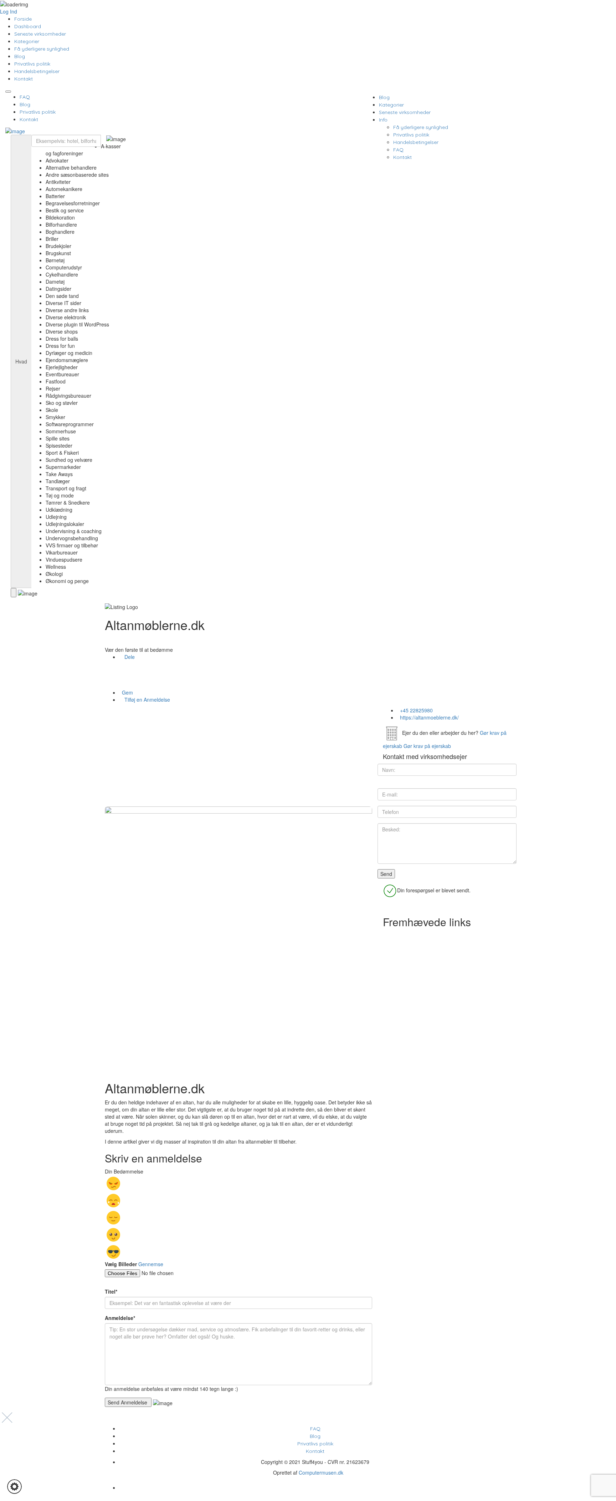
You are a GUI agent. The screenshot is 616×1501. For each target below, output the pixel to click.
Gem (126, 692)
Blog (19, 56)
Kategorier (26, 41)
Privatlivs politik (32, 64)
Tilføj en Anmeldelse (146, 699)
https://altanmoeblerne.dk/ (429, 717)
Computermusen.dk (321, 1472)
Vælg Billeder (121, 1264)
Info (383, 120)
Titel (111, 1291)
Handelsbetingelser (37, 71)
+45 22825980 (416, 710)
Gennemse (150, 1264)
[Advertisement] (238, 756)
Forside (23, 19)
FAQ (25, 97)
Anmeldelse (120, 1317)
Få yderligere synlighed (41, 49)
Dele (129, 656)
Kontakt (23, 79)
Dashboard (27, 26)
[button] (14, 1486)
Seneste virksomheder (40, 34)
